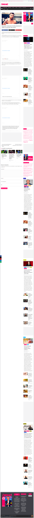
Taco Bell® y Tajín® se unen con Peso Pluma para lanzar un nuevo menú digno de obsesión (30, 101)
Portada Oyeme (5, 7)
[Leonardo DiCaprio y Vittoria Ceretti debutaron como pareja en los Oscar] (25, 472)
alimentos (24, 130)
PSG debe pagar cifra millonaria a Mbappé (19, 155)
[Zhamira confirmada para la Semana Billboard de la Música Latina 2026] (28, 263)
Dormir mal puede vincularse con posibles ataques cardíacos (27, 347)
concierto (27, 131)
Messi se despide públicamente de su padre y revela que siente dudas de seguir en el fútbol (30, 244)
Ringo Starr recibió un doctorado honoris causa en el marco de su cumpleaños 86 (28, 435)
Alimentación (24, 7)
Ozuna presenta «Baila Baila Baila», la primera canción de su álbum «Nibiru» (6, 145)
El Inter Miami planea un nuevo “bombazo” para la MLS (4, 156)
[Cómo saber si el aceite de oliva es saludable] (25, 392)
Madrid (25, 136)
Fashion (16, 7)
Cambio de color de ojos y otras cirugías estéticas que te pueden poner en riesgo (30, 374)
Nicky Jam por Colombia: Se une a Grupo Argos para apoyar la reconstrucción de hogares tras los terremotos (30, 79)
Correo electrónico (3, 181)
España (30, 132)
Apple (25, 130)
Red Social (25, 432)
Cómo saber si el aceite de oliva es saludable (30, 391)
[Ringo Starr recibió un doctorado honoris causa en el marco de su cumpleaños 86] (28, 427)
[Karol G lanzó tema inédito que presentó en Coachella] (25, 323)
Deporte (5, 24)
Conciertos (29, 131)
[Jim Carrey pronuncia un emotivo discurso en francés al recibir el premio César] (25, 485)
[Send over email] (0, 262)
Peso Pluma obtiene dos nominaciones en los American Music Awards (30, 466)
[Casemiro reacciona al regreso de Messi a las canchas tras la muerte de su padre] (25, 231)
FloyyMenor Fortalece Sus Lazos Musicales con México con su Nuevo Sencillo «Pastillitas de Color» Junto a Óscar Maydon (30, 71)
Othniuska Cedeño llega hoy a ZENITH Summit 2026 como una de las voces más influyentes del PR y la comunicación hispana (30, 316)
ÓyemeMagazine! (8, 28)
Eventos (13, 7)
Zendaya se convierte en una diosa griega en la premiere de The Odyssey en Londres (30, 295)
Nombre (2, 178)
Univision (24, 140)
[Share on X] (0, 257)
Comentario (2, 169)
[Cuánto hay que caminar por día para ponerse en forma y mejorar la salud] (25, 381)
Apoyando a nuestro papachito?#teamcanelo (7, 96)
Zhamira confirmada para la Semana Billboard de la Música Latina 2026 (28, 271)
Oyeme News (9, 7)
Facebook (32, 132)
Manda (15, 503)
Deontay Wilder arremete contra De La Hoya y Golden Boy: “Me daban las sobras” (11, 156)
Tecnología (19, 7)
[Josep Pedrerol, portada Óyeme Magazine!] (28, 182)
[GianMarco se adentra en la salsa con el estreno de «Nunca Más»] (25, 96)
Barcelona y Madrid (31, 130)
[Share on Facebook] (0, 256)
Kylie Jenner (28, 135)
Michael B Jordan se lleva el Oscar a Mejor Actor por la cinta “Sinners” (30, 477)
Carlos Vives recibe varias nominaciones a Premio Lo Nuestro (17, 145)
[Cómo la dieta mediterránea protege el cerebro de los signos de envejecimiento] (25, 398)
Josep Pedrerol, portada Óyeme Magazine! (28, 164)
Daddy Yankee (26, 132)
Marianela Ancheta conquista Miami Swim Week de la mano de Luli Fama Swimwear (30, 309)
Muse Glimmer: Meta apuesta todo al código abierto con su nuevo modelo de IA (28, 46)
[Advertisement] (21, 4)
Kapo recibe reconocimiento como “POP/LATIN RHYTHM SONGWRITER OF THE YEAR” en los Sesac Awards (30, 459)
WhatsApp (26, 140)
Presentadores (29, 185)
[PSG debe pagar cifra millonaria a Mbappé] (19, 150)
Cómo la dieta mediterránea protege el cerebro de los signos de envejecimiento (30, 397)
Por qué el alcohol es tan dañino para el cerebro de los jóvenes (30, 386)
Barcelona (27, 130)
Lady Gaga (30, 135)
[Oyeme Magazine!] (2, 8)
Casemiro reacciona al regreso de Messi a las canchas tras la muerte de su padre (30, 231)
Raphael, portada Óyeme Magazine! (17, 512)
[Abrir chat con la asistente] (32, 516)
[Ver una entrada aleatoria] (32, 8)
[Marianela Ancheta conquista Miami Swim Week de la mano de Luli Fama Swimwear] (25, 310)
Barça (24, 131)
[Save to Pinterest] (0, 259)
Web (1, 184)
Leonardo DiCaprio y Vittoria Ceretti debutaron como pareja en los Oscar (30, 471)
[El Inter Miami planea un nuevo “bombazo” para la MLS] (4, 150)
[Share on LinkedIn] (0, 260)
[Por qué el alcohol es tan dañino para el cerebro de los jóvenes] (25, 387)
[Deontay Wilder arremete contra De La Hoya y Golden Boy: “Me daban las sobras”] (11, 150)
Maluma (30, 136)
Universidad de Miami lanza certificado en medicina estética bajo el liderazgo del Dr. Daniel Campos (30, 302)
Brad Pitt (25, 131)
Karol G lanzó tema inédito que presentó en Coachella (30, 323)
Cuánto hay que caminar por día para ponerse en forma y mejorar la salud (30, 381)
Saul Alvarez (10, 130)
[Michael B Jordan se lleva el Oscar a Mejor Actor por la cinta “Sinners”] (25, 478)
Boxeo (2, 24)
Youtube (28, 140)
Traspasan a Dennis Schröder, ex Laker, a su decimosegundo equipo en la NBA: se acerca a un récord (27, 166)
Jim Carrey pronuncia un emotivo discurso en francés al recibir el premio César (30, 484)
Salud (27, 344)
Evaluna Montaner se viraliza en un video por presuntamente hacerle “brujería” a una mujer (17, 505)
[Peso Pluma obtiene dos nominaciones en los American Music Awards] (25, 466)
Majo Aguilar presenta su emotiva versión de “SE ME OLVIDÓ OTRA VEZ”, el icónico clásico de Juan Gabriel (30, 87)
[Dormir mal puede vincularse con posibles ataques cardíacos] (28, 341)
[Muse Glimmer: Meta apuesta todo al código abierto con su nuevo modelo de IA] (28, 39)
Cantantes (25, 267)
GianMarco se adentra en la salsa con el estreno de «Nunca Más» (29, 94)
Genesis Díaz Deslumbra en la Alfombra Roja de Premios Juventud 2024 (17, 501)
